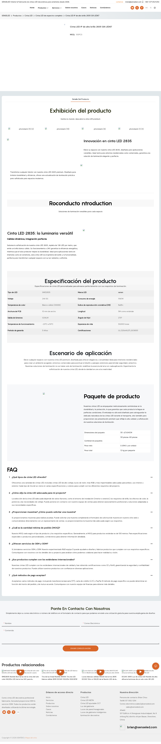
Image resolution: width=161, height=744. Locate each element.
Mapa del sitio (31, 738)
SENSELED (6, 15)
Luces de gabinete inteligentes (93, 712)
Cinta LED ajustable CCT (90, 703)
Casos (48, 709)
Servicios (50, 700)
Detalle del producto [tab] (80, 99)
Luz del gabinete (87, 706)
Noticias (49, 712)
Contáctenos (51, 715)
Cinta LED (29, 15)
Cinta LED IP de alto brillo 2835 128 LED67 (82, 15)
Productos (17, 15)
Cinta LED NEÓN (87, 700)
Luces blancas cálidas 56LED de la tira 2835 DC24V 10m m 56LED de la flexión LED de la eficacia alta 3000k (99, 678)
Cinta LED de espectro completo (48, 15)
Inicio (48, 697)
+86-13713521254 (151, 2)
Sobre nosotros (52, 706)
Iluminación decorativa (89, 715)
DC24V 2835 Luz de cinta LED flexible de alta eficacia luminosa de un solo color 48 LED (139, 678)
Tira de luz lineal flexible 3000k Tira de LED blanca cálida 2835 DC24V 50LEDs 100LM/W (59, 678)
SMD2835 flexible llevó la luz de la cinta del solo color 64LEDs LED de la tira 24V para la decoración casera (20, 678)
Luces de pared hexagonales (92, 709)
